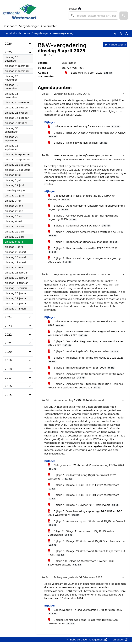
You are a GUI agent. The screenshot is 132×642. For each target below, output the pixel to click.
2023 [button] (8, 326)
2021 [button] (8, 343)
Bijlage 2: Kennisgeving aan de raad (80, 142)
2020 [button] (8, 351)
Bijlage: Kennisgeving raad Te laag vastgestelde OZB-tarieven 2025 (83, 621)
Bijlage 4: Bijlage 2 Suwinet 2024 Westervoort (85, 504)
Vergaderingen (29, 26)
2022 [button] (8, 334)
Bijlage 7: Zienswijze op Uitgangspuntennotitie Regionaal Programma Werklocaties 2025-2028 (86, 385)
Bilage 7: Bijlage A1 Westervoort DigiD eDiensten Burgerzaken (81, 533)
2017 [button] (8, 377)
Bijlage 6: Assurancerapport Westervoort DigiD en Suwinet (87, 523)
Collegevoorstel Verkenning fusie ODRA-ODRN (86, 126)
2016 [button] (8, 386)
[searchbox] (93, 15)
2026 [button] (8, 43)
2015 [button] (8, 394)
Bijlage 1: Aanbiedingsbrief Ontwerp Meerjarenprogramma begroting (86, 207)
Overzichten (49, 26)
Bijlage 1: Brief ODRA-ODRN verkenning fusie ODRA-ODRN (87, 134)
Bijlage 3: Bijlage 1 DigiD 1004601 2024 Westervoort (84, 496)
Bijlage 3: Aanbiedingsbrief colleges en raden (85, 351)
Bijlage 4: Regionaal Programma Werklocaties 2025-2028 (86, 359)
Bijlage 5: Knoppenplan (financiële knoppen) (85, 241)
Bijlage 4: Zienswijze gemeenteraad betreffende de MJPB (86, 233)
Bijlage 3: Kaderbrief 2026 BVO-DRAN (81, 225)
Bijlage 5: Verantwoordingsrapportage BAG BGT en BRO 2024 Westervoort (85, 513)
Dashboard (10, 26)
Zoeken (73, 8)
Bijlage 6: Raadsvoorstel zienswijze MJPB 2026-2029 (83, 250)
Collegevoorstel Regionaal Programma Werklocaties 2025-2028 (86, 323)
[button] (123, 15)
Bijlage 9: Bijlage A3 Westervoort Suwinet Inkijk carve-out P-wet (86, 553)
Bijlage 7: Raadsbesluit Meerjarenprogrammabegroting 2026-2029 (84, 260)
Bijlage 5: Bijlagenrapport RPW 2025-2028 (83, 367)
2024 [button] (8, 317)
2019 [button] (8, 360)
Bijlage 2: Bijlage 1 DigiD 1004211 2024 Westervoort (84, 486)
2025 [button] (8, 52)
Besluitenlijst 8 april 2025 (91, 72)
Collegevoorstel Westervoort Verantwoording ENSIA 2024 (86, 467)
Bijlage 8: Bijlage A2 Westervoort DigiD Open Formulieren (87, 543)
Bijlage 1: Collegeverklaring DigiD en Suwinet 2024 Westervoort (82, 477)
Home (27, 33)
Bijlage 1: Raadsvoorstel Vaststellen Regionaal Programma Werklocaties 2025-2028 (86, 333)
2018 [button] (8, 369)
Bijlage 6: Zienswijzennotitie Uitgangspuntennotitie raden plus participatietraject (86, 375)
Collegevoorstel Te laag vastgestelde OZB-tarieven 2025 (85, 611)
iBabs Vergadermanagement (86, 639)
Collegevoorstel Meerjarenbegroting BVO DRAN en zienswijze (81, 197)
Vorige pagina (117, 44)
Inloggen (118, 639)
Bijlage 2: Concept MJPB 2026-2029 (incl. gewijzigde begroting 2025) (83, 217)
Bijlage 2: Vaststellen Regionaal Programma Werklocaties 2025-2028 (85, 343)
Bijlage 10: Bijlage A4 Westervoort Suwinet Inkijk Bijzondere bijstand (81, 562)
